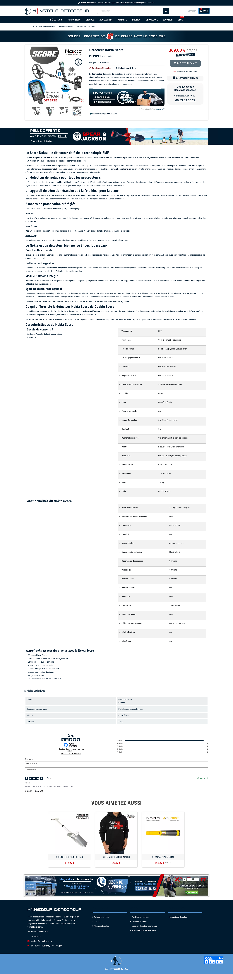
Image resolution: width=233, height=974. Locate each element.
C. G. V (96, 921)
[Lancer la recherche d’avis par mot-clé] (206, 769)
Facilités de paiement (140, 917)
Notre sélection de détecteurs (144, 930)
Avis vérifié (204, 778)
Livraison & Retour (139, 921)
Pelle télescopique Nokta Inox (69, 857)
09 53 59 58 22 (118, 3)
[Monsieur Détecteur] (56, 11)
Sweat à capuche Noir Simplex (116, 857)
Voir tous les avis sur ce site (71, 754)
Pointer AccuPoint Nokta (163, 857)
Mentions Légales (101, 926)
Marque (92, 62)
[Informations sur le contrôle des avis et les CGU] (83, 749)
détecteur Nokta (110, 74)
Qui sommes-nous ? (102, 917)
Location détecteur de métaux (144, 926)
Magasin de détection (178, 917)
